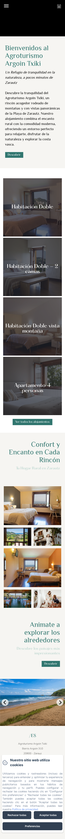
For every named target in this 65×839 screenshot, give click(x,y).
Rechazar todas (17, 815)
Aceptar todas (48, 815)
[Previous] (5, 702)
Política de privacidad (25, 809)
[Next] (59, 702)
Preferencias (32, 826)
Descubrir (14, 154)
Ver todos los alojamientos (32, 421)
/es (32, 736)
